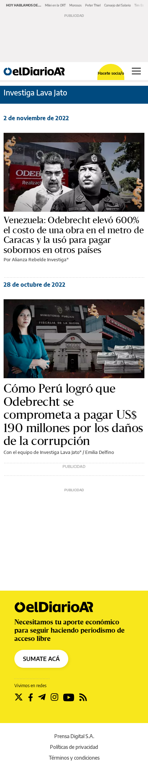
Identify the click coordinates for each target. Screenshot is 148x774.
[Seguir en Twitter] (18, 697)
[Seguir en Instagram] (54, 697)
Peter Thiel (93, 5)
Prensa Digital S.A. (74, 736)
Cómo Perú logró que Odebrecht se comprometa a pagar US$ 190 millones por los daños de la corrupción (73, 414)
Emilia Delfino (99, 452)
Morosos (75, 5)
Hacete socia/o (111, 73)
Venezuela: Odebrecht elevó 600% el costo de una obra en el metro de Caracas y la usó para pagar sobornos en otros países (74, 234)
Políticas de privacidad (74, 747)
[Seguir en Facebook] (30, 697)
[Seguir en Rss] (83, 697)
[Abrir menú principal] (136, 71)
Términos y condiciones (74, 758)
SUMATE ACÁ (41, 658)
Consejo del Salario (117, 5)
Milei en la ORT (55, 5)
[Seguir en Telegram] (42, 697)
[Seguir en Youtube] (68, 697)
